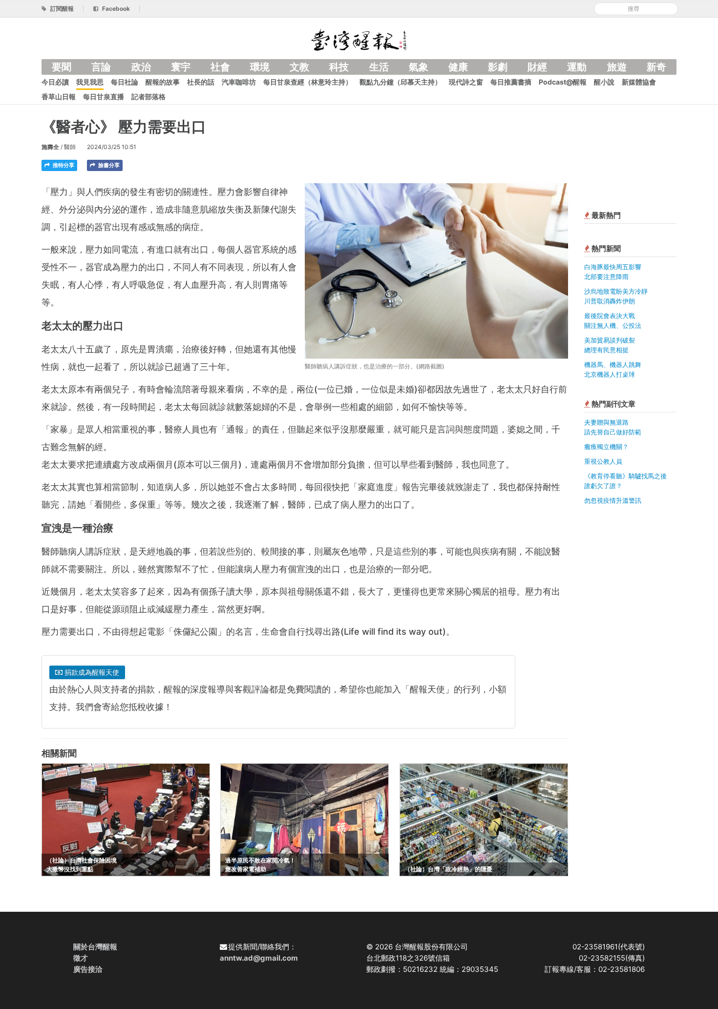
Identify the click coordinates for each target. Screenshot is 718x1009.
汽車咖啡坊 (239, 82)
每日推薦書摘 (510, 82)
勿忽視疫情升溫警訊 (612, 500)
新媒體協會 (639, 82)
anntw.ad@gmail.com (259, 958)
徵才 (80, 958)
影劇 (497, 67)
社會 (220, 67)
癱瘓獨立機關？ (606, 447)
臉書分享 (108, 165)
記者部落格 (148, 96)
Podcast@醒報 (563, 82)
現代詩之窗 (466, 82)
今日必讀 (55, 82)
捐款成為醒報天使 (91, 672)
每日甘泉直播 (103, 96)
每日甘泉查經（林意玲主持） (307, 82)
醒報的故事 (163, 82)
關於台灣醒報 (95, 946)
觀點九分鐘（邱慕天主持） (400, 82)
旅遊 (617, 67)
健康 (458, 67)
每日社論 (124, 82)
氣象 (418, 67)
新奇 (656, 67)
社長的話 (200, 82)
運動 (577, 67)
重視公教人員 (603, 461)
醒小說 (604, 82)
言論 (101, 67)
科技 (339, 67)
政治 (141, 67)
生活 (379, 67)
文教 (299, 67)
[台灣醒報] (359, 39)
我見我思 (90, 82)
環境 (260, 67)
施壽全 (50, 146)
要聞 (61, 67)
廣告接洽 (88, 969)
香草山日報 (59, 96)
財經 (537, 67)
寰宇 (180, 67)
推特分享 (62, 165)
